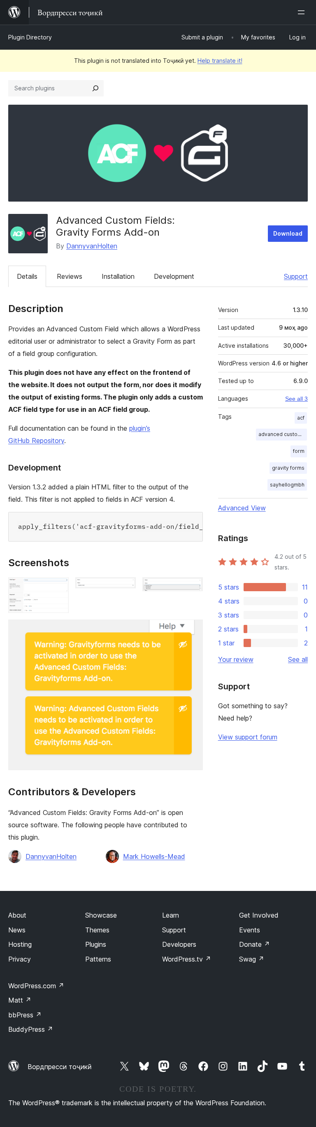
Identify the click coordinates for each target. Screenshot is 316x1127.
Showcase (101, 915)
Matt (19, 1000)
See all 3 (296, 398)
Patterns (98, 959)
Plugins (95, 944)
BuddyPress (30, 1029)
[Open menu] (303, 12)
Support (296, 276)
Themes (97, 930)
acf (300, 418)
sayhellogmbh (287, 485)
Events (249, 930)
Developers (179, 944)
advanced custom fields (282, 434)
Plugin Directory (30, 37)
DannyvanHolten (91, 246)
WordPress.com (36, 986)
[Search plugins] (95, 88)
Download (287, 233)
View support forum (247, 737)
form (298, 451)
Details (27, 276)
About (17, 915)
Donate (254, 944)
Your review (235, 659)
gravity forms (288, 468)
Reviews (69, 276)
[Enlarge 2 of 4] (125, 588)
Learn (170, 915)
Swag (251, 959)
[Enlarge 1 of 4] (57, 588)
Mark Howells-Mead (154, 856)
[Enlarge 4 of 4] (192, 631)
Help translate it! (220, 60)
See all (298, 659)
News (17, 930)
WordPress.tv (186, 959)
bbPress (25, 1015)
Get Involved (259, 915)
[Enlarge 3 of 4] (192, 588)
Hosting (20, 944)
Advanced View (242, 508)
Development (174, 276)
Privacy (19, 959)
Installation (118, 276)
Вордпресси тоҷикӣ (60, 1067)
